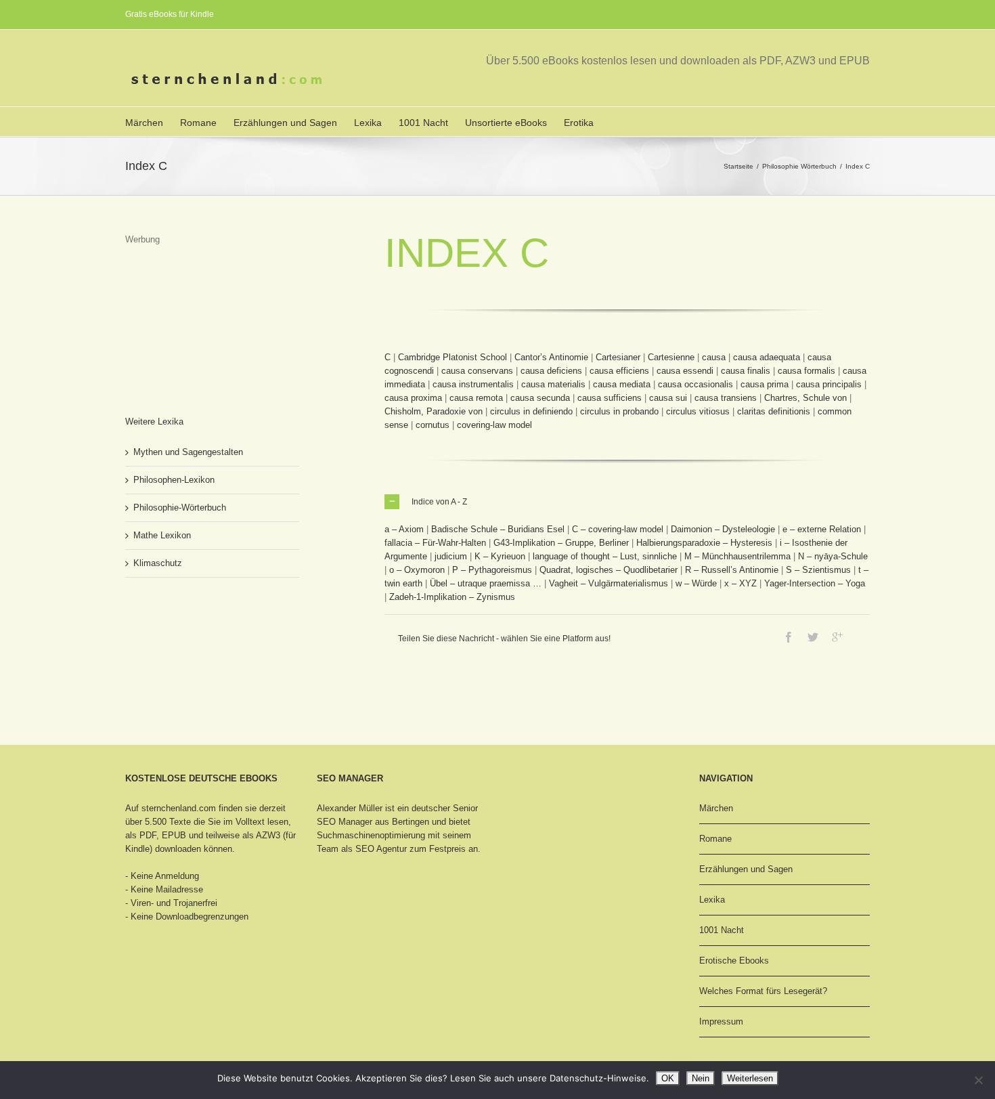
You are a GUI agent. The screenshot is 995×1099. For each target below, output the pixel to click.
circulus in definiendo (531, 411)
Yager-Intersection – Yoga (814, 583)
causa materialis (553, 384)
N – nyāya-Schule (833, 556)
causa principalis (829, 384)
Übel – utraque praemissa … (485, 583)
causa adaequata (766, 357)
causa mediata (621, 384)
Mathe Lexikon (162, 535)
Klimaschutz (157, 563)
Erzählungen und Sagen (285, 122)
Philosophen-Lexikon (174, 480)
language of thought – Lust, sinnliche (605, 556)
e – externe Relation (821, 529)
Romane (198, 122)
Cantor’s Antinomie (551, 357)
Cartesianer (618, 357)
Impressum (721, 1021)
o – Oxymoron (417, 570)
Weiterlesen (750, 1078)
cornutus (432, 425)
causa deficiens (551, 371)
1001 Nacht (423, 122)
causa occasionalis (695, 384)
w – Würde (696, 583)
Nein (700, 1078)
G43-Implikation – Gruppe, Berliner (561, 543)
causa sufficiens (609, 398)
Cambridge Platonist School (452, 357)
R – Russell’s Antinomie (731, 570)
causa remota (476, 398)
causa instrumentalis (473, 384)
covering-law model (494, 425)
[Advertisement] (193, 314)
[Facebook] (788, 637)
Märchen (144, 122)
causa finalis (745, 371)
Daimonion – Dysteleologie (723, 529)
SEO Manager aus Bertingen (373, 822)
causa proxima (413, 398)
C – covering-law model (617, 529)
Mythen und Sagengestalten (188, 452)
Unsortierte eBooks (506, 122)
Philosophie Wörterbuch (799, 166)
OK (667, 1078)
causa (714, 357)
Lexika (368, 122)
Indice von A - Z (439, 502)
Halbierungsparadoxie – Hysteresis (704, 543)
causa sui (668, 398)
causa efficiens (619, 371)
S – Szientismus (818, 570)
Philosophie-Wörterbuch (179, 507)
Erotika (579, 122)
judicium (451, 556)
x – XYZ (740, 583)
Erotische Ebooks (734, 960)
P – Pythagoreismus (492, 570)
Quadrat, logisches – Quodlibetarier (608, 570)
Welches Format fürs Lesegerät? (763, 991)
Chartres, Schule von (805, 398)
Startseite (738, 166)
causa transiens (725, 398)
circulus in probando (619, 411)
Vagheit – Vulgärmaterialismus (608, 583)
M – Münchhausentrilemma (737, 556)
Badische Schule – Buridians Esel (498, 529)
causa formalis (806, 371)
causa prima (764, 384)
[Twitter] (813, 637)
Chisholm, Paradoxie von (433, 411)
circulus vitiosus (698, 411)
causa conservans (477, 371)
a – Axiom (404, 529)
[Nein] (978, 1080)
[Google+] (837, 637)
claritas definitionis (773, 411)
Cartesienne (671, 357)
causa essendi (685, 371)
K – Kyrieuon (499, 556)
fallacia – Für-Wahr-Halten (435, 543)
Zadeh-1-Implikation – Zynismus (452, 597)
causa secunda (540, 398)
